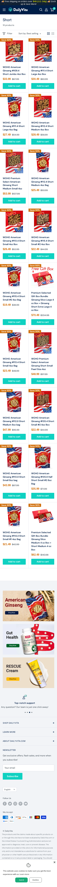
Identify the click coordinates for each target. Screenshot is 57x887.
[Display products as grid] (48, 33)
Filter (9, 33)
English (7, 789)
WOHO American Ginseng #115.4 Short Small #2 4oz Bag (14, 296)
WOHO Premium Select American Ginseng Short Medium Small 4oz (12, 183)
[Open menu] (4, 10)
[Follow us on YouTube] (26, 804)
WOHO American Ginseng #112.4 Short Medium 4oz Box (42, 126)
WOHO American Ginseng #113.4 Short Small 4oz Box (14, 241)
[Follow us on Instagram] (15, 804)
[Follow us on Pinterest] (20, 804)
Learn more (24, 874)
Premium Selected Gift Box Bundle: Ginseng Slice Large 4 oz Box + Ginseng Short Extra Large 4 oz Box (42, 301)
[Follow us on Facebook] (5, 804)
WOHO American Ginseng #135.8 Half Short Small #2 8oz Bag (41, 478)
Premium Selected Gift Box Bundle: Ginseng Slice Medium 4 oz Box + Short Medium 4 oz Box (41, 541)
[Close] (54, 862)
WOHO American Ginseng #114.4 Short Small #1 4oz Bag (14, 536)
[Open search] (40, 9)
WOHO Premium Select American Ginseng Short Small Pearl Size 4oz (42, 364)
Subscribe (12, 776)
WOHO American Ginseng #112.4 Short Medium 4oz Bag (42, 182)
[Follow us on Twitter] (10, 804)
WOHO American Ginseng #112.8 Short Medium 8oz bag (14, 421)
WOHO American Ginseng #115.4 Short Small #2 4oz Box (42, 241)
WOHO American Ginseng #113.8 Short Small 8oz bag (14, 477)
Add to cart (14, 85)
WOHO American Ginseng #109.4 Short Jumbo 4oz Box (14, 71)
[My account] (46, 9)
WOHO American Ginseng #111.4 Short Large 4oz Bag (14, 126)
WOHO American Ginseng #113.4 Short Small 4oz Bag (14, 362)
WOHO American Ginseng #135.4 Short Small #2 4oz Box (42, 421)
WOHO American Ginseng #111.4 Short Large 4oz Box (42, 71)
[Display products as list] (53, 33)
